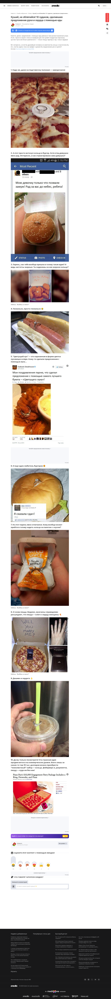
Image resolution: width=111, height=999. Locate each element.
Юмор (30, 13)
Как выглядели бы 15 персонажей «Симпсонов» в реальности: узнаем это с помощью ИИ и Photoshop (21, 967)
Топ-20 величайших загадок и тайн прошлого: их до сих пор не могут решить (88, 951)
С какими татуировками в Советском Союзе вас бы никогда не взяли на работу (20, 950)
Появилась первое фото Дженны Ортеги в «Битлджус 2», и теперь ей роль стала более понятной (20, 938)
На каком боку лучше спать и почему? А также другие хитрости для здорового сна (65, 963)
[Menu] (4, 5)
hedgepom (24, 24)
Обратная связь (15, 979)
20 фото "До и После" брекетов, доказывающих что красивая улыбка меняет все (88, 947)
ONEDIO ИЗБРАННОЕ (13, 5)
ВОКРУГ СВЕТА (25, 5)
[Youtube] (95, 979)
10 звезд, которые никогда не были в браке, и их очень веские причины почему (20, 955)
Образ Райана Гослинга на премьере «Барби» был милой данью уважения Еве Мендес (20, 944)
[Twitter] (92, 979)
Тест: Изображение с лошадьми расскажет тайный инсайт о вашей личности (19, 961)
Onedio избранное (22, 13)
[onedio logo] (55, 5)
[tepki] (13, 865)
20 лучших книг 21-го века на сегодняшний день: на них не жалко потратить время (64, 967)
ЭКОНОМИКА (45, 5)
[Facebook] (88, 979)
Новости (13, 13)
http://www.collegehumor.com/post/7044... (25, 49)
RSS (30, 979)
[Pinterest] (98, 979)
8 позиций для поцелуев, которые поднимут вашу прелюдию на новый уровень (64, 954)
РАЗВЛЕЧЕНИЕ (35, 5)
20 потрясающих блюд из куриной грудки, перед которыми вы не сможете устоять (65, 943)
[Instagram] (85, 979)
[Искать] (99, 5)
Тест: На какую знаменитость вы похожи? (66, 949)
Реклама (21, 979)
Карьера (26, 979)
